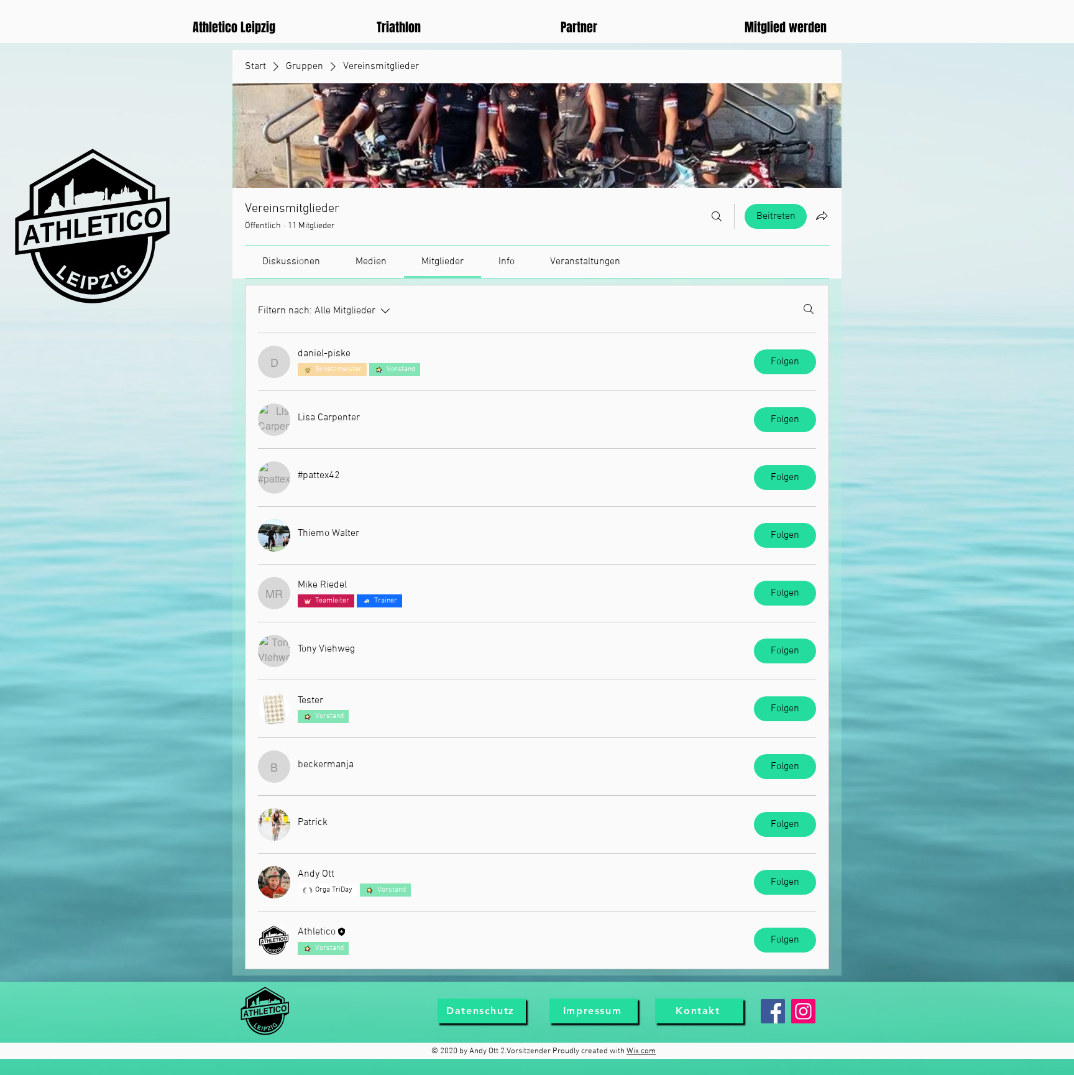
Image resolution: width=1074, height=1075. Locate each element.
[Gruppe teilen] (821, 215)
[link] (291, 262)
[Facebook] (773, 1011)
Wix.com (641, 1051)
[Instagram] (803, 1011)
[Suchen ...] (716, 216)
